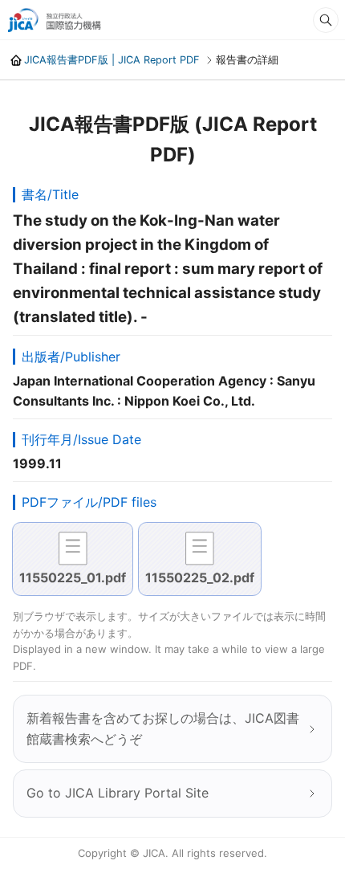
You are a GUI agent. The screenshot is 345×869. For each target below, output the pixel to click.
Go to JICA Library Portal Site (117, 793)
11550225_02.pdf (199, 577)
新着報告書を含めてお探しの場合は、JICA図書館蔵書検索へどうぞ (162, 728)
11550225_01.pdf (72, 577)
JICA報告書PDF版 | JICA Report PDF (112, 60)
